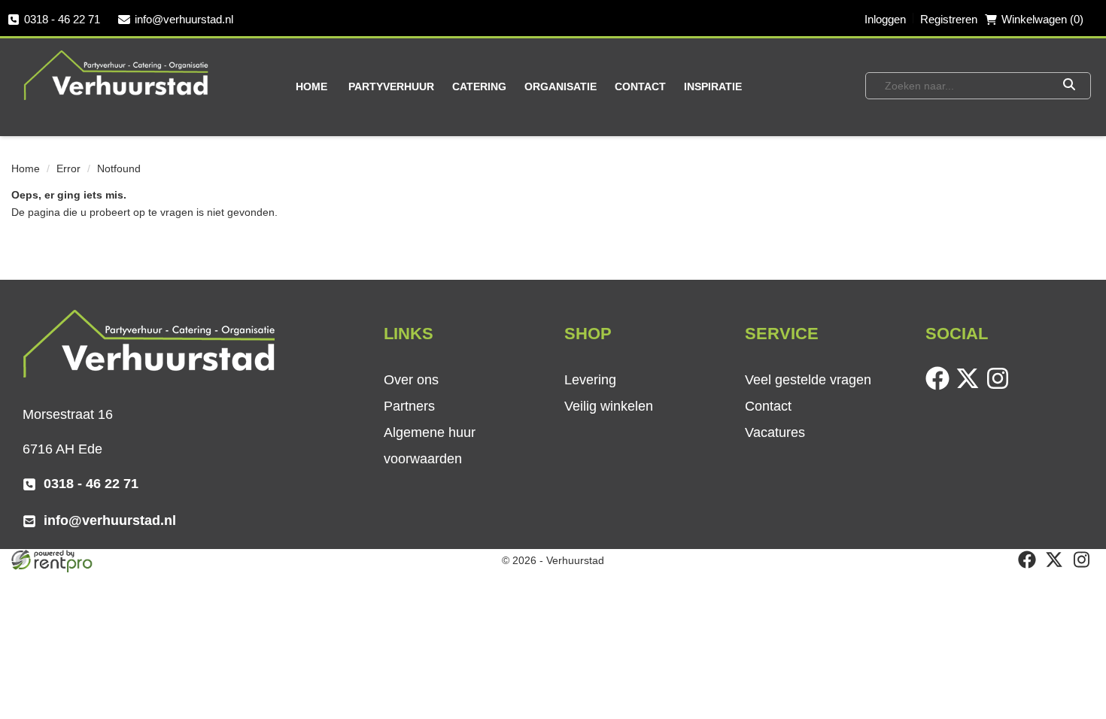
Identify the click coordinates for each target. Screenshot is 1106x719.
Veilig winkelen (608, 406)
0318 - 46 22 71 (62, 19)
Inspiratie (713, 86)
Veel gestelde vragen (808, 379)
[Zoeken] (1069, 86)
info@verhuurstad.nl (184, 19)
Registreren (948, 19)
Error (68, 168)
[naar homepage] (117, 74)
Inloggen (885, 19)
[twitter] (971, 387)
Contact (640, 86)
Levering (590, 379)
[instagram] (1001, 387)
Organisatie (560, 86)
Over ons (411, 379)
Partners (409, 406)
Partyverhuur (391, 86)
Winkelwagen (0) (1042, 19)
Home (311, 86)
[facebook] (940, 387)
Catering (479, 86)
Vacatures (775, 432)
